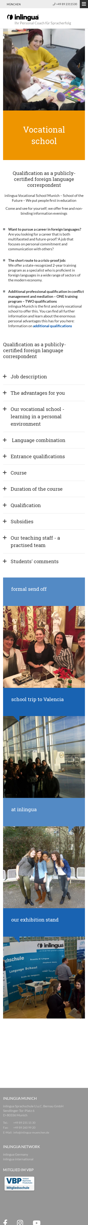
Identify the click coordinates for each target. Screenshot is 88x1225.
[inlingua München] (23, 17)
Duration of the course (37, 489)
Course (19, 472)
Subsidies (22, 521)
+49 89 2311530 (66, 4)
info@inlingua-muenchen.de (31, 1132)
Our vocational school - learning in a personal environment (38, 416)
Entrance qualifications (38, 456)
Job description (29, 376)
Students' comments (35, 561)
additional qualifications (52, 326)
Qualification (26, 505)
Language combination (38, 440)
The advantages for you (38, 393)
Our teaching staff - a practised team (36, 541)
